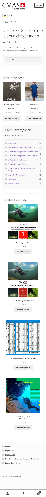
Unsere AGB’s (10, 455)
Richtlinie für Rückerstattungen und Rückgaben (22, 459)
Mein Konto (7, 493)
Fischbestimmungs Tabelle (18, 164)
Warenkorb (35, 491)
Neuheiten (12, 179)
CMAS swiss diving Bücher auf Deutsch (21, 147)
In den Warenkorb (11, 118)
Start (6, 22)
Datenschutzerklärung (13, 463)
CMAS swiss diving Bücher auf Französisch (23, 151)
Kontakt (8, 446)
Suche (23, 493)
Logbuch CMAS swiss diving (17, 175)
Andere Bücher (13, 143)
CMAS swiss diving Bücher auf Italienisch (22, 156)
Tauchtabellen (13, 183)
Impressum (9, 450)
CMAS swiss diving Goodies (17, 160)
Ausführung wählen (23, 367)
